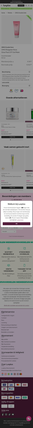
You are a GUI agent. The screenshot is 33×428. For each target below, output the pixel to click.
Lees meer (20, 220)
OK (17, 223)
